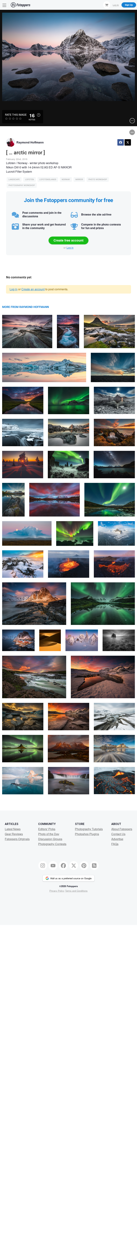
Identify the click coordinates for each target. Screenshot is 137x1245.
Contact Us (118, 834)
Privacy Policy (56, 890)
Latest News (13, 829)
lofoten (29, 179)
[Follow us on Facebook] (63, 865)
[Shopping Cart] (106, 4)
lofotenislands (47, 179)
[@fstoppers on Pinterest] (84, 865)
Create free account (68, 240)
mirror (79, 179)
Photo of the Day (48, 834)
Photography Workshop (22, 185)
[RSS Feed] (94, 865)
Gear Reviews (14, 834)
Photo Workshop (97, 179)
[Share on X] (128, 142)
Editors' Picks (46, 829)
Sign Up (129, 4)
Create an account (33, 289)
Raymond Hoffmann (30, 142)
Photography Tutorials (89, 829)
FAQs (114, 844)
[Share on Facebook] (120, 142)
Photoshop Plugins (87, 834)
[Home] (20, 5)
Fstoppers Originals (17, 839)
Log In (116, 4)
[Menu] (4, 5)
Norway (66, 179)
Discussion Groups (50, 839)
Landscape (14, 179)
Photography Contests (52, 844)
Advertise (117, 839)
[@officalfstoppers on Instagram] (42, 865)
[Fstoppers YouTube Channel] (53, 865)
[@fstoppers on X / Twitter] (73, 865)
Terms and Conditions (76, 890)
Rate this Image (16, 114)
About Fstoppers (121, 829)
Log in (70, 247)
